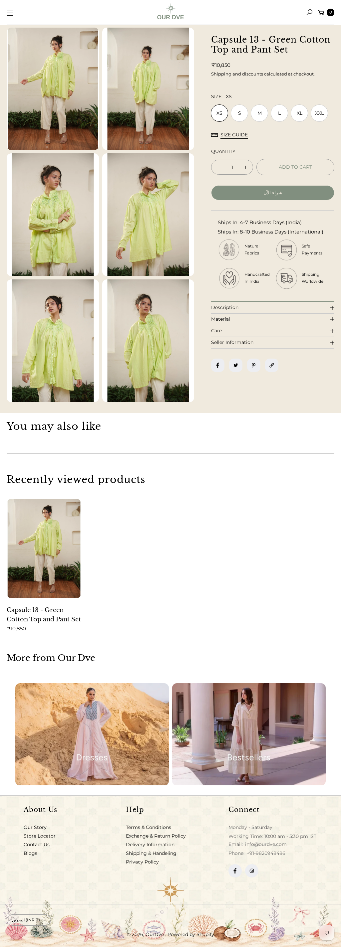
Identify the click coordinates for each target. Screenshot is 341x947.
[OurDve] (170, 11)
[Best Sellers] (249, 734)
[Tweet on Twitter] (235, 365)
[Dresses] (92, 734)
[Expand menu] (10, 13)
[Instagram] (251, 870)
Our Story (35, 827)
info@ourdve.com (265, 844)
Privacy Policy (142, 862)
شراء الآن (272, 193)
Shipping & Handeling (151, 853)
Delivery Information (150, 845)
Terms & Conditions (148, 827)
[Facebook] (235, 870)
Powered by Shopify (191, 934)
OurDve (155, 934)
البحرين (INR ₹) (26, 919)
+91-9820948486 (266, 853)
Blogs (30, 853)
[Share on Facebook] (217, 365)
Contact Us (37, 845)
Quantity (223, 151)
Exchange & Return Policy (156, 836)
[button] (309, 12)
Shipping (221, 74)
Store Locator (40, 836)
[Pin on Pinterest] (253, 365)
